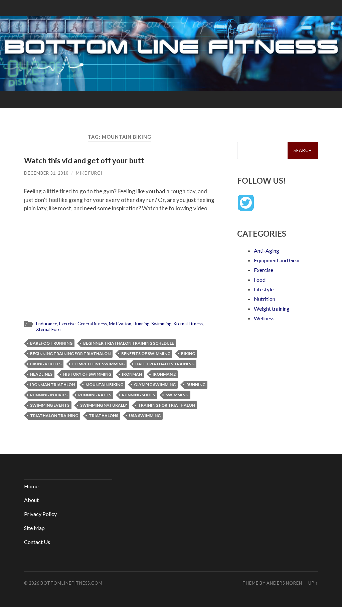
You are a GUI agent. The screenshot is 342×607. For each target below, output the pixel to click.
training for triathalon (166, 405)
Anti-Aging (266, 250)
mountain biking (104, 384)
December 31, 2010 (46, 173)
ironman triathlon (52, 384)
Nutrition (264, 299)
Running (141, 323)
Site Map (34, 528)
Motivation (120, 323)
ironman (132, 374)
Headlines (41, 374)
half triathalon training (164, 363)
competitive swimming (98, 363)
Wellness (264, 318)
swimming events (49, 405)
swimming (177, 394)
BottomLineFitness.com (71, 583)
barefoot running (51, 343)
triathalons (103, 415)
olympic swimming (155, 384)
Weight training (272, 308)
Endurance (46, 323)
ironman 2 (164, 374)
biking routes (45, 363)
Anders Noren (284, 583)
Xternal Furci (48, 329)
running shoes (138, 394)
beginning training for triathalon (70, 353)
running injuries (48, 394)
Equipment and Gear (277, 260)
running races (94, 394)
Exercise (67, 323)
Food (260, 279)
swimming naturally (103, 405)
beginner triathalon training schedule (128, 343)
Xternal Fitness (188, 323)
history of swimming (87, 374)
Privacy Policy (40, 514)
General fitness (92, 323)
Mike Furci (89, 173)
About (31, 500)
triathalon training (54, 415)
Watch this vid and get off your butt (84, 160)
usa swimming (145, 415)
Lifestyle (264, 289)
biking (188, 353)
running (195, 384)
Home (31, 486)
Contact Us (37, 542)
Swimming (161, 323)
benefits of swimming (145, 353)
